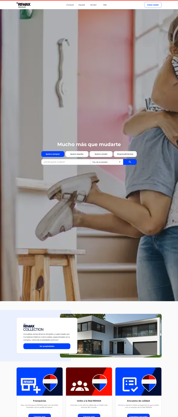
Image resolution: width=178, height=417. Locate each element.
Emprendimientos (125, 154)
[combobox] (65, 162)
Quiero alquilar (77, 154)
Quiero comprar (53, 154)
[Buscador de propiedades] (130, 162)
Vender (93, 5)
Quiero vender (101, 154)
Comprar (70, 5)
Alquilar (81, 5)
